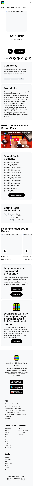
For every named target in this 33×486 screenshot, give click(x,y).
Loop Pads (8, 416)
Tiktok (6, 461)
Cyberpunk (8, 437)
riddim (21, 78)
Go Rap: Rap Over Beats (12, 412)
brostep (7, 78)
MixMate (7, 418)
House (7, 432)
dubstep (14, 78)
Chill (6, 441)
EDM (6, 443)
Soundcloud (8, 463)
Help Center (16, 294)
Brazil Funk (8, 445)
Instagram (8, 459)
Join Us (21, 434)
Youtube (7, 457)
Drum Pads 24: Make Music (13, 404)
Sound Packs (10, 7)
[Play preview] (5, 251)
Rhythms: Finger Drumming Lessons (15, 414)
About (20, 428)
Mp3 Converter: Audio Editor (13, 408)
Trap (6, 434)
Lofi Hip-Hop (8, 439)
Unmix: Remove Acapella (12, 406)
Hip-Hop (7, 430)
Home (3, 7)
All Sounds (8, 428)
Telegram (7, 470)
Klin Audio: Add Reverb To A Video (15, 410)
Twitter (7, 465)
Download (20, 51)
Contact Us (16, 289)
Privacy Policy (11, 480)
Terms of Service (21, 480)
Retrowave (8, 447)
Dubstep (17, 7)
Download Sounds (16, 195)
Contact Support (23, 430)
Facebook (8, 467)
